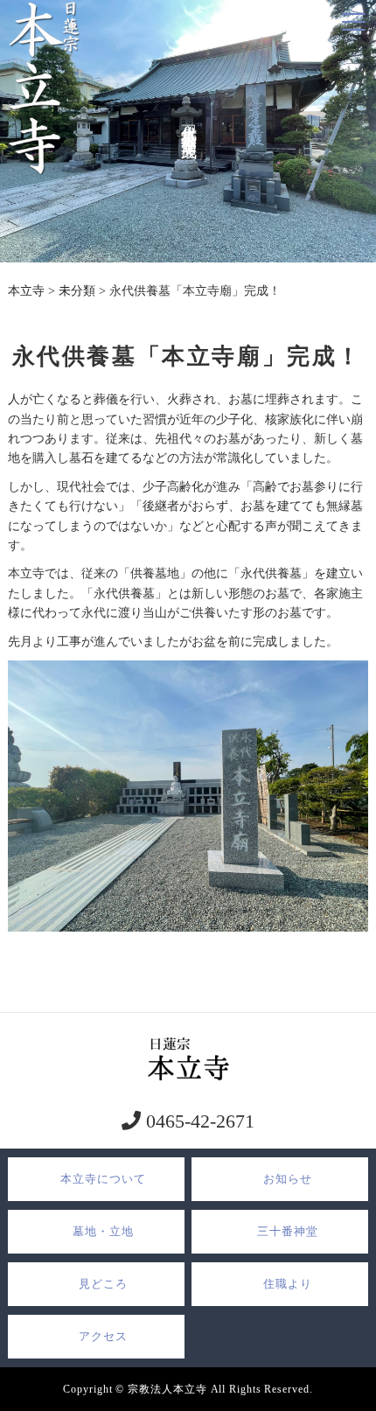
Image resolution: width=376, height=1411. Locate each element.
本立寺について (103, 1178)
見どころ (103, 1283)
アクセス (103, 1336)
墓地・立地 (103, 1231)
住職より (287, 1283)
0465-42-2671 (197, 1121)
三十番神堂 (287, 1231)
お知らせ (287, 1178)
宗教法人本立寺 (167, 1389)
